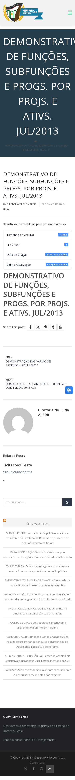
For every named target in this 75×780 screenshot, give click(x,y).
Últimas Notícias (37, 524)
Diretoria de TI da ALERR (21, 204)
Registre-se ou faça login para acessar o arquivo (34, 224)
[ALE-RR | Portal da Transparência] (23, 12)
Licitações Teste (17, 465)
